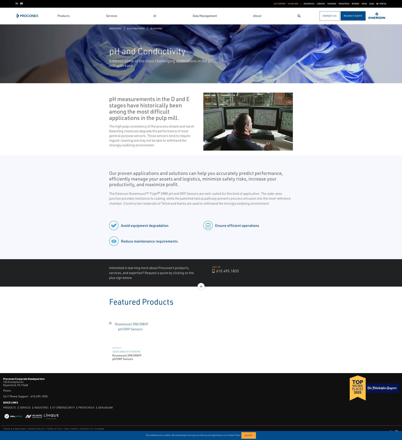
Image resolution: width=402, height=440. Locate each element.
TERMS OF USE (54, 429)
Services (25, 407)
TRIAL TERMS (70, 429)
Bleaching (156, 28)
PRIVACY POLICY (36, 429)
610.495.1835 (227, 271)
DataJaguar (105, 407)
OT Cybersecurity (63, 407)
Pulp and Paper (136, 28)
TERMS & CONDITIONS (14, 429)
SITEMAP (99, 429)
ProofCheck (86, 407)
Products (9, 407)
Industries (115, 28)
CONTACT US (86, 429)
